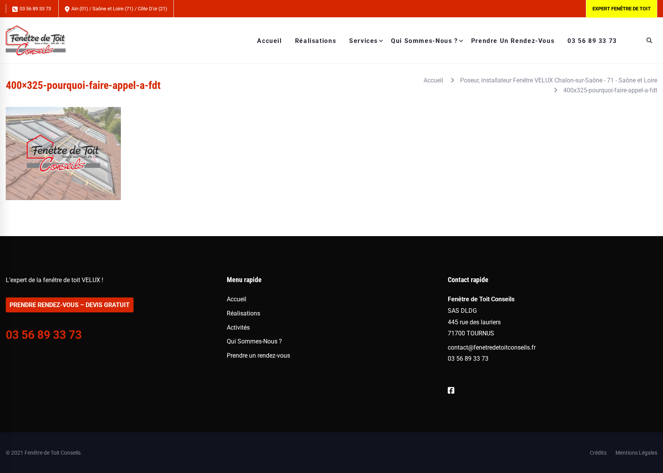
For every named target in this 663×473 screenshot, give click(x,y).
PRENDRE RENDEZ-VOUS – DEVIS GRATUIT (70, 305)
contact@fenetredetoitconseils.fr (492, 347)
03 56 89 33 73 (34, 8)
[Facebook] (451, 391)
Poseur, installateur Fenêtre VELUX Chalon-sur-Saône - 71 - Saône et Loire (558, 80)
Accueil (433, 80)
